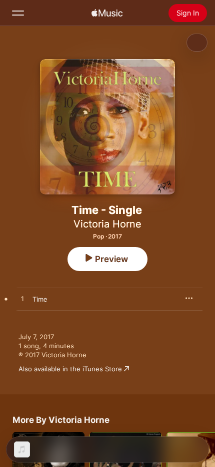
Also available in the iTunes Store (70, 369)
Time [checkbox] (40, 299)
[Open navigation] (18, 13)
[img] (107, 13)
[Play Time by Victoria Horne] (22, 299)
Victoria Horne (108, 224)
